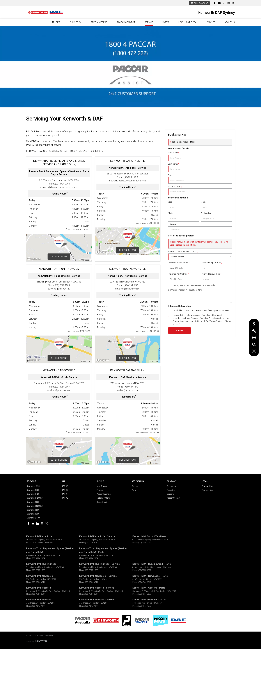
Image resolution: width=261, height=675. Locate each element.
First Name (173, 152)
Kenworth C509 (33, 518)
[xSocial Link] (233, 3)
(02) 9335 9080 (131, 177)
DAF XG (65, 498)
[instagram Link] (228, 3)
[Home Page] (45, 12)
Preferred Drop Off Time (211, 262)
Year (170, 202)
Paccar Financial (104, 494)
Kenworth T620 (33, 502)
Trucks (56, 22)
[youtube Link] (219, 3)
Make (203, 202)
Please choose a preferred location (183, 251)
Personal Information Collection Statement (208, 318)
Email (171, 175)
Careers (170, 494)
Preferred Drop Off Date (179, 262)
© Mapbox (85, 260)
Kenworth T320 (33, 490)
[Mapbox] (34, 258)
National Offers (103, 498)
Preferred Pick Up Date (178, 274)
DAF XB (65, 486)
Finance (210, 22)
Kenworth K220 (33, 486)
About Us (230, 22)
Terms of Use (207, 490)
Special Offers (99, 22)
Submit (179, 330)
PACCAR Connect (126, 22)
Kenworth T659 (33, 510)
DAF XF (65, 494)
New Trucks (102, 486)
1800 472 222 (95, 150)
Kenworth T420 (33, 494)
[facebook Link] (215, 3)
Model (170, 213)
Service (149, 22)
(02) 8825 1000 (62, 285)
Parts (165, 22)
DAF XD (65, 490)
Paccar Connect (173, 498)
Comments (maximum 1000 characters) (185, 290)
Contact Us (171, 486)
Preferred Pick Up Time (211, 274)
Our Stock (75, 22)
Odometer (172, 224)
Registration (207, 213)
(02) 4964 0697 (62, 386)
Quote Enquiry (102, 502)
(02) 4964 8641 (131, 285)
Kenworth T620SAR (35, 506)
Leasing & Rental (187, 22)
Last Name (173, 164)
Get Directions (59, 256)
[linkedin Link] (224, 3)
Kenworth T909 (33, 514)
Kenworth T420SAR (35, 498)
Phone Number (175, 186)
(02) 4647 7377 (131, 386)
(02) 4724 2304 (62, 183)
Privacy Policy (178, 321)
